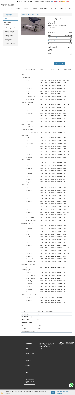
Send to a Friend (53, 41)
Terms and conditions (28, 364)
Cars (5, 18)
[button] (42, 27)
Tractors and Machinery (7, 23)
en (55, 1)
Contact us (62, 8)
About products (30, 353)
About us (53, 8)
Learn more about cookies (62, 392)
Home (24, 14)
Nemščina (60, 1)
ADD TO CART (59, 63)
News (70, 8)
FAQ (27, 372)
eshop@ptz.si (42, 348)
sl (52, 1)
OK (53, 392)
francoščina (57, 1)
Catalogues (44, 8)
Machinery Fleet (30, 376)
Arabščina (69, 1)
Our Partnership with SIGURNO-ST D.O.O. (29, 381)
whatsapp (71, 383)
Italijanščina (62, 1)
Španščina (64, 1)
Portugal (67, 1)
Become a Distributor (31, 8)
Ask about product (53, 38)
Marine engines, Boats (10, 28)
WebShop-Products (15, 8)
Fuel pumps (31, 14)
